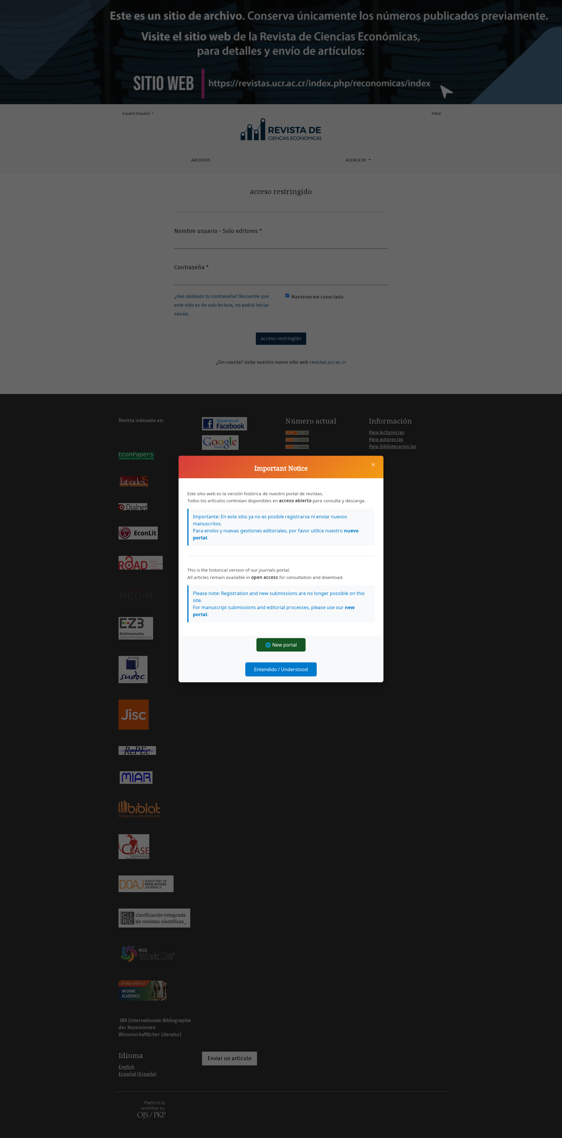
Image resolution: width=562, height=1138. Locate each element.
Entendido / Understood (281, 669)
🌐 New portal (281, 645)
